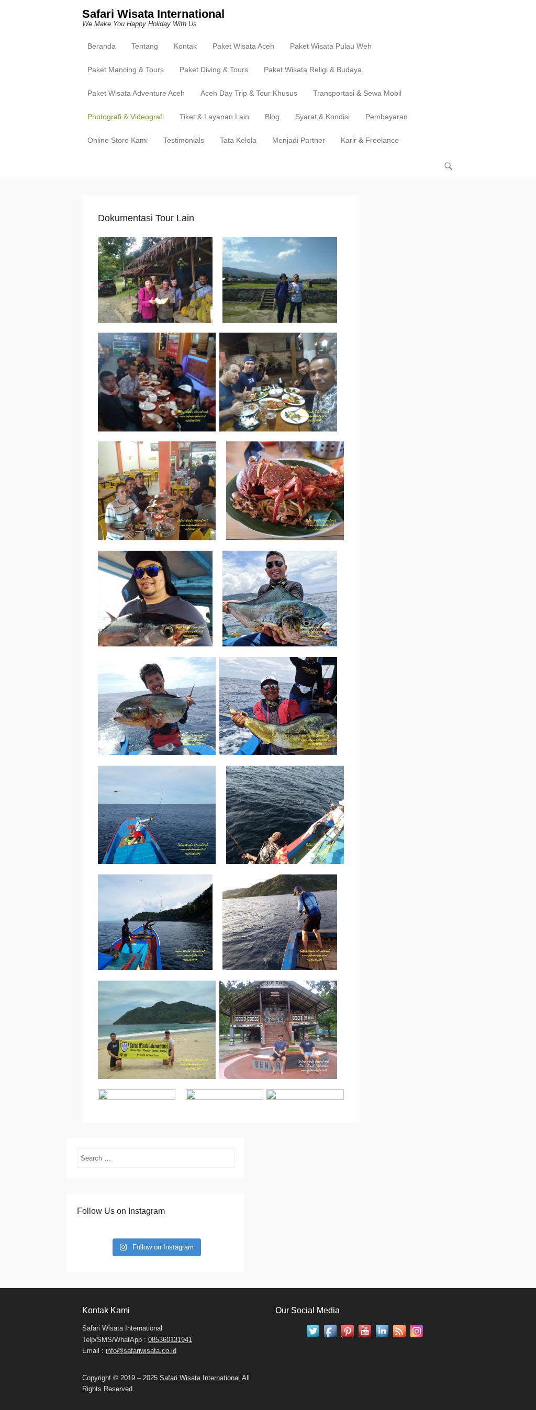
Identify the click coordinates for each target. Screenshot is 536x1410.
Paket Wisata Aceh (243, 46)
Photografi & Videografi (125, 116)
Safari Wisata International (153, 13)
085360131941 (170, 1340)
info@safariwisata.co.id (141, 1351)
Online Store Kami (117, 140)
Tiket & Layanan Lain (214, 116)
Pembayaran (386, 116)
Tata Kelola (238, 140)
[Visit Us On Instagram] (416, 1337)
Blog (272, 116)
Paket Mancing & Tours (125, 69)
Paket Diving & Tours (214, 69)
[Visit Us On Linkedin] (381, 1337)
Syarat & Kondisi (322, 116)
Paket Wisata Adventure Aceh (136, 93)
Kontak (185, 46)
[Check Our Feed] (399, 1337)
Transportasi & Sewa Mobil (357, 93)
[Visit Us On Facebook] (330, 1337)
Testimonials (183, 140)
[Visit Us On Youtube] (364, 1337)
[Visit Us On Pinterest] (347, 1337)
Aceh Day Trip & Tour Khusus (248, 93)
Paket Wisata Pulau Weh (331, 46)
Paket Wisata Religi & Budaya (313, 69)
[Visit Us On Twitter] (312, 1337)
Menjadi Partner (298, 140)
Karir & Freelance (370, 140)
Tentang (144, 46)
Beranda (101, 46)
